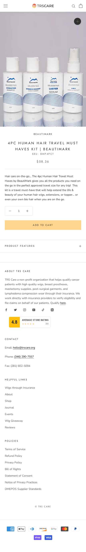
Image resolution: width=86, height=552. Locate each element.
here (63, 303)
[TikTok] (43, 309)
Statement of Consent (18, 476)
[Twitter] (15, 309)
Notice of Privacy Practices (21, 482)
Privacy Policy (13, 462)
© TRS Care (43, 506)
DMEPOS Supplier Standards (23, 489)
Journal (9, 407)
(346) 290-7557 (24, 357)
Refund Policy (13, 456)
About (9, 394)
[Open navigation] (6, 5)
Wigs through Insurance (20, 388)
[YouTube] (33, 309)
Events (9, 414)
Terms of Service (15, 449)
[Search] (73, 6)
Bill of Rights (13, 469)
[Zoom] (77, 21)
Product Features (20, 246)
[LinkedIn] (52, 309)
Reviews (10, 427)
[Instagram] (24, 309)
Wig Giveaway (14, 421)
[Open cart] (80, 6)
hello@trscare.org (24, 348)
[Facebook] (6, 309)
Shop (8, 401)
